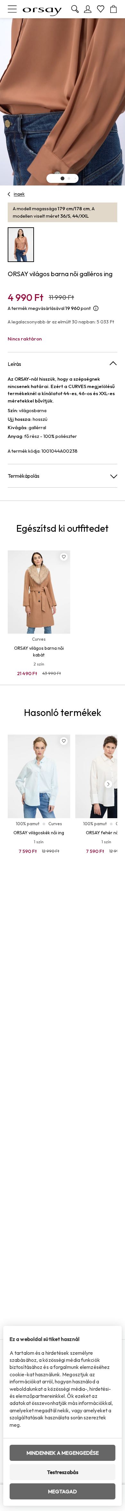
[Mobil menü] (12, 9)
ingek (19, 194)
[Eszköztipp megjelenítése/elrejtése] (95, 308)
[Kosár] (113, 9)
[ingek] (9, 194)
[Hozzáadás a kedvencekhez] (64, 557)
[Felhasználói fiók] (88, 9)
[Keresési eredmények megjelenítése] (75, 9)
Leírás (14, 364)
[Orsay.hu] (42, 9)
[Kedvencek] (100, 9)
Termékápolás (23, 476)
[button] (62, 178)
